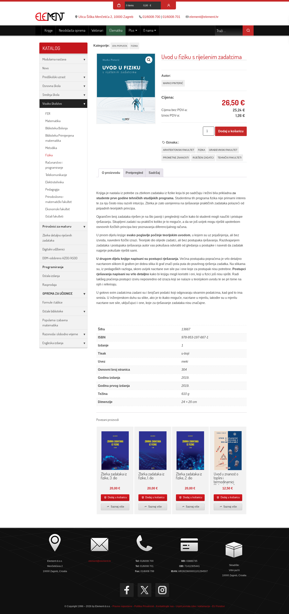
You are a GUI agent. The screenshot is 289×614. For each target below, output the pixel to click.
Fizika (49, 155)
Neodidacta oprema (72, 30)
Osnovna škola (51, 86)
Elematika (115, 30)
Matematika (53, 121)
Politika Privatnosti (144, 606)
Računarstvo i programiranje (54, 164)
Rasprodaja (49, 284)
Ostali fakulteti (54, 216)
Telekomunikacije (56, 175)
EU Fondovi (218, 606)
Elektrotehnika (54, 182)
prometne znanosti (176, 157)
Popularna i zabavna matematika (55, 322)
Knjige (48, 30)
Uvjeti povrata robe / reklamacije (193, 606)
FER (47, 113)
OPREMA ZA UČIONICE (57, 293)
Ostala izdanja (51, 276)
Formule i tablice (52, 302)
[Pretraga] (248, 30)
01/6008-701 (171, 17)
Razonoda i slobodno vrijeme (60, 334)
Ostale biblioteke (52, 311)
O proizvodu (111, 172)
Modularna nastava (54, 59)
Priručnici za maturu (56, 226)
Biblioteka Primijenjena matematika (59, 138)
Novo (45, 68)
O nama (148, 30)
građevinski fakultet (223, 150)
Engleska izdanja (52, 343)
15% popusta (119, 46)
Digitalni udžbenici (53, 249)
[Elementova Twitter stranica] (144, 590)
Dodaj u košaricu (231, 131)
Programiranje (53, 267)
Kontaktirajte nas (165, 606)
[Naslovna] (38, 30)
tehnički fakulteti (229, 157)
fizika (201, 150)
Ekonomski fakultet (57, 209)
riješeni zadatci (203, 157)
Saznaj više (117, 506)
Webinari (97, 30)
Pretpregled (134, 172)
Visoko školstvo (52, 103)
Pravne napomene (122, 606)
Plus (131, 30)
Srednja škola (50, 95)
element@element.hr (203, 17)
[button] (148, 59)
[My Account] (168, 5)
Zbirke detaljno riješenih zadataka (57, 237)
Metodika (51, 148)
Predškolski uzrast (53, 77)
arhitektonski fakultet (178, 150)
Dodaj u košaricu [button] (117, 497)
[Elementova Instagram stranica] (162, 590)
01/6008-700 (151, 17)
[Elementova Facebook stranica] (127, 590)
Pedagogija (52, 189)
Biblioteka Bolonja (56, 128)
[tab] (110, 173)
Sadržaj (154, 172)
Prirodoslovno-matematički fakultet (58, 199)
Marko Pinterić (173, 83)
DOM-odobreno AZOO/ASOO (59, 258)
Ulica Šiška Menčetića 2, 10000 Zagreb (105, 17)
